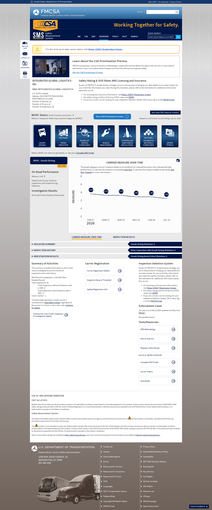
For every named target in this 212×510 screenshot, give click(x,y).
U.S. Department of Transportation (66, 447)
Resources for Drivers (112, 476)
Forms (106, 461)
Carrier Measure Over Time (87, 236)
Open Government (151, 506)
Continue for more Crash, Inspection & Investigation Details (48, 315)
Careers (106, 451)
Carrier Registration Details (98, 270)
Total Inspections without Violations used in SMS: (55, 286)
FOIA (105, 481)
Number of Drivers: (40, 104)
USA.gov (146, 496)
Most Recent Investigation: (43, 277)
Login (140, 11)
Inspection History (45, 250)
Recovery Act (148, 491)
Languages (108, 486)
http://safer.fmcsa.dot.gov (75, 435)
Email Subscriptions (111, 456)
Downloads (145, 381)
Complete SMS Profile (85, 153)
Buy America (148, 471)
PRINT (25, 77)
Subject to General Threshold (99, 280)
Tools (115, 36)
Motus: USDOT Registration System (136, 94)
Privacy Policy (149, 446)
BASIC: (36, 160)
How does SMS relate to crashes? (165, 112)
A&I (79, 36)
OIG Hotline (148, 486)
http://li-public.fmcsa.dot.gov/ (148, 435)
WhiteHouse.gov (150, 501)
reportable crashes (52, 302)
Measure (72, 196)
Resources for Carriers (112, 466)
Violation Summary (44, 244)
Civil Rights (147, 476)
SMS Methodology (147, 329)
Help (124, 36)
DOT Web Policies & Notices (154, 461)
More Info (62, 166)
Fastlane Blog (109, 496)
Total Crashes (38, 295)
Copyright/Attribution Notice (115, 501)
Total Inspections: (39, 282)
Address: (36, 96)
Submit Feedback (197, 506)
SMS (93, 36)
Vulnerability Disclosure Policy (155, 451)
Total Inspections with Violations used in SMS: (54, 292)
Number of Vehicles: (40, 101)
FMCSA (142, 313)
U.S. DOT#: (37, 93)
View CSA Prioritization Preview (110, 116)
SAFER (131, 97)
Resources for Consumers (114, 471)
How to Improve (147, 338)
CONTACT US (25, 58)
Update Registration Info (97, 289)
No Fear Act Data (150, 481)
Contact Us (107, 446)
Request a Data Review (150, 348)
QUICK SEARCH (154, 33)
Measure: (36, 176)
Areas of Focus (176, 2)
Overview (103, 36)
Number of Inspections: (42, 106)
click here (128, 169)
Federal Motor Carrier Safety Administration (59, 452)
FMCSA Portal (168, 99)
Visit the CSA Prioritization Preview (87, 72)
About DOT (152, 2)
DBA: (35, 89)
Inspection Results (124, 236)
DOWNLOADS (25, 68)
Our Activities (164, 2)
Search (134, 36)
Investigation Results (46, 256)
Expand (88, 172)
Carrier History (146, 371)
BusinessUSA (148, 466)
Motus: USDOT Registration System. (105, 49)
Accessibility (148, 456)
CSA (86, 36)
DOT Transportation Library (115, 491)
